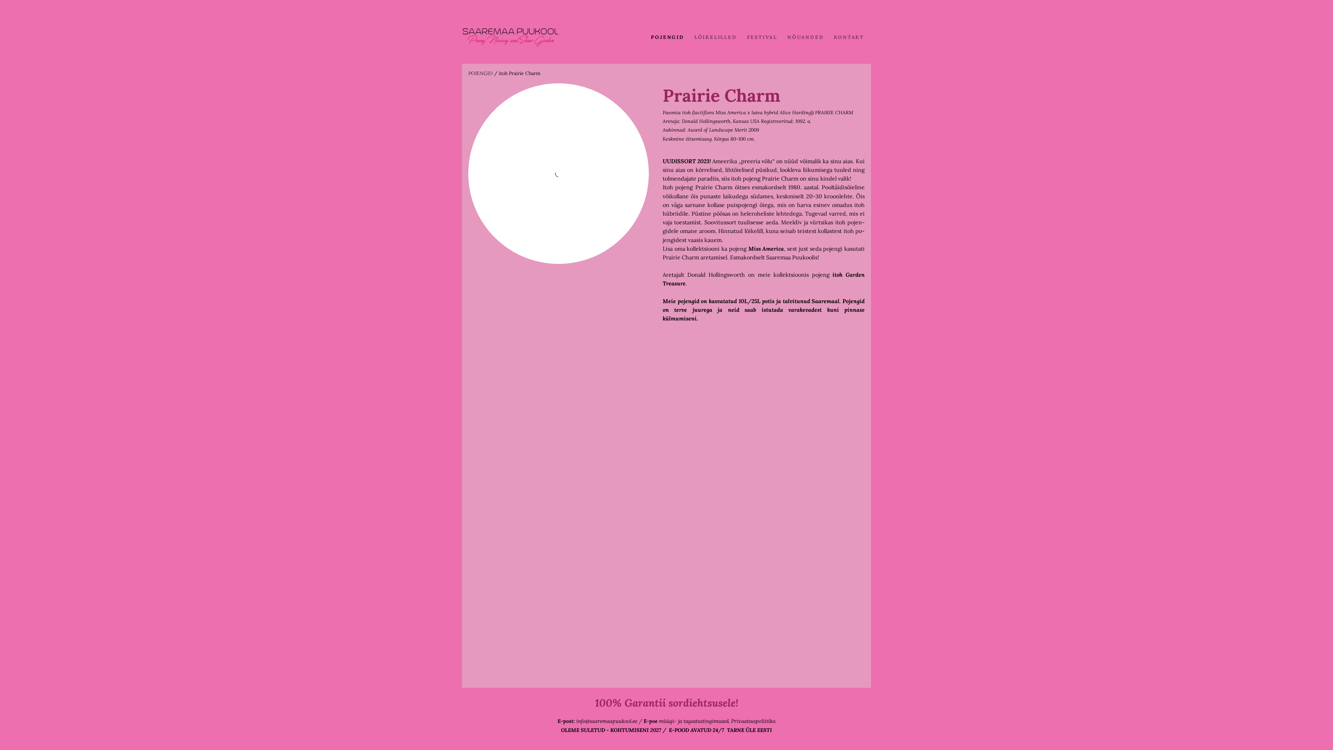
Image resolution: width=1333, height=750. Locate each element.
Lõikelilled (715, 37)
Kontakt (849, 37)
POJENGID (667, 37)
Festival (762, 37)
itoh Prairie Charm (519, 73)
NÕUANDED (805, 37)
